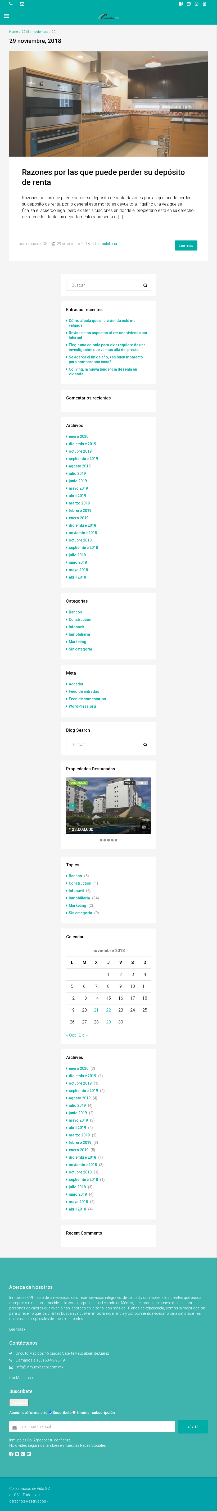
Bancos (75, 612)
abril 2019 (77, 496)
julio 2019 (77, 473)
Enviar (192, 1426)
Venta (129, 782)
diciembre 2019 (82, 444)
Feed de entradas (84, 691)
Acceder (76, 684)
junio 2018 (78, 562)
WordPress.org (82, 706)
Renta (142, 782)
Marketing (77, 642)
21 (96, 1010)
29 (108, 1022)
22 (108, 1010)
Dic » (83, 1035)
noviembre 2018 (83, 533)
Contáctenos (20, 1378)
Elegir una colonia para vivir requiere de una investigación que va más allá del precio (107, 347)
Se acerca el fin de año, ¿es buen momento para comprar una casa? (106, 359)
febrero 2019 (80, 510)
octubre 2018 (80, 540)
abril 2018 (77, 577)
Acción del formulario (28, 1412)
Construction (80, 619)
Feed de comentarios (87, 699)
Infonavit (76, 627)
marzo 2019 (79, 503)
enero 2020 (78, 436)
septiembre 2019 (83, 459)
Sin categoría (80, 649)
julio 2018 (77, 555)
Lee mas (186, 245)
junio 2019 (78, 481)
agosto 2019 (80, 466)
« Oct (71, 1035)
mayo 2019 (78, 488)
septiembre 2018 (83, 547)
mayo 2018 (78, 570)
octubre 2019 (80, 451)
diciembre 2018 (82, 525)
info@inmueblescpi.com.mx (40, 1367)
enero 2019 (78, 518)
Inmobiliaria (107, 244)
